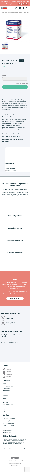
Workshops (6, 407)
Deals (6, 12)
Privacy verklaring (15, 465)
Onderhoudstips (7, 432)
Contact (5, 411)
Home (3, 12)
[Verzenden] (24, 448)
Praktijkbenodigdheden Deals (14, 12)
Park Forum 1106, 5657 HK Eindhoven (12, 343)
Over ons (5, 402)
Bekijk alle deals (23, 4)
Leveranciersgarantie (8, 430)
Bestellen (6, 87)
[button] (26, 8)
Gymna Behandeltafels (9, 386)
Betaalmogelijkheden (8, 421)
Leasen (5, 428)
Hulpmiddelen (6, 395)
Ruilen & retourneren (8, 425)
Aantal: (4, 75)
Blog (4, 409)
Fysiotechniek (6, 388)
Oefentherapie (6, 390)
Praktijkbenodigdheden (9, 393)
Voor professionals (8, 404)
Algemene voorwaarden (14, 463)
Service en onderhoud (9, 418)
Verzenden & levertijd (8, 423)
